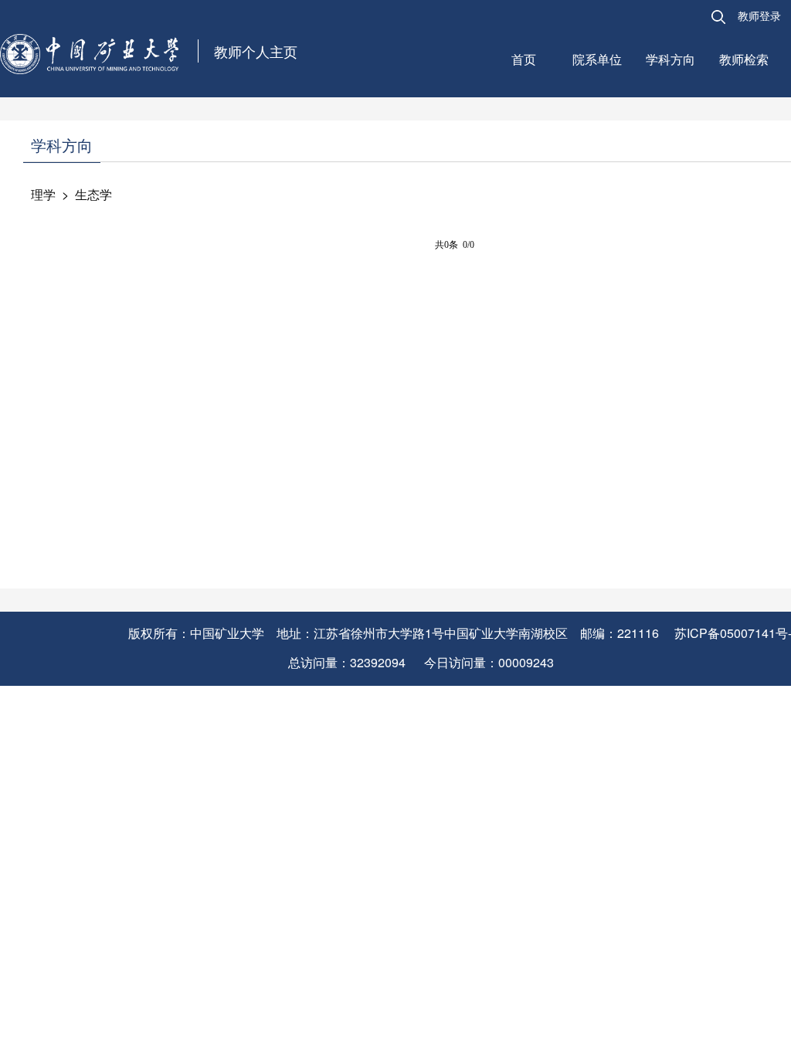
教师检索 (744, 59)
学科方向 (670, 59)
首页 (523, 59)
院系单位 (597, 59)
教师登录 (759, 15)
